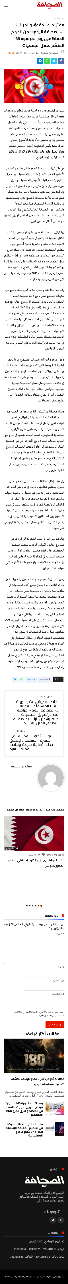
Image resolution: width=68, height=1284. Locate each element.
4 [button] (32, 905)
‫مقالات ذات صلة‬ (55, 810)
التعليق (60, 934)
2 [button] (38, 905)
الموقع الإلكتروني (58, 994)
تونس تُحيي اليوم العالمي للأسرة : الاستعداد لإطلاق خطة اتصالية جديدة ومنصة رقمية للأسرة (31, 740)
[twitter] (54, 62)
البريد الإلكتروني (57, 981)
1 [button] (41, 906)
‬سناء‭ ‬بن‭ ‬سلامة (49, 53)
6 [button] (27, 905)
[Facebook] (60, 1220)
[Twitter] (52, 1220)
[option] (34, 842)
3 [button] (35, 905)
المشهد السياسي (12, 848)
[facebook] (61, 62)
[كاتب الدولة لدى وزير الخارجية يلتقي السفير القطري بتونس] (34, 833)
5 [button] (29, 905)
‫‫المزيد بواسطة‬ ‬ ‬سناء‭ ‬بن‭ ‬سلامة (25, 810)
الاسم (61, 967)
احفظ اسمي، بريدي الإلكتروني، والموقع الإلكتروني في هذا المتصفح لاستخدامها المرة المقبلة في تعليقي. (38, 1014)
